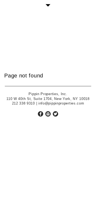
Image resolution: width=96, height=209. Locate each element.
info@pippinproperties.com (61, 103)
